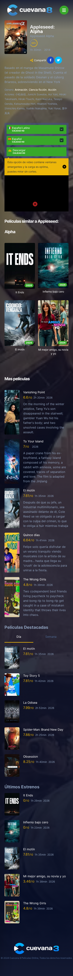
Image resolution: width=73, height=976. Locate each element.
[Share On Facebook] (50, 60)
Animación (21, 89)
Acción (52, 89)
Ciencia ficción (38, 89)
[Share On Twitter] (58, 60)
